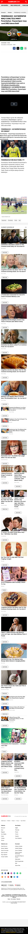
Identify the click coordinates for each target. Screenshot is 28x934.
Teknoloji (17, 829)
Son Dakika (3, 834)
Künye (17, 820)
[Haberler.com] (6, 816)
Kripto (2, 836)
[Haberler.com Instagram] (11, 873)
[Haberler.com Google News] (2, 873)
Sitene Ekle (17, 865)
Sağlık (16, 827)
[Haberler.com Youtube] (8, 877)
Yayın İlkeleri (23, 820)
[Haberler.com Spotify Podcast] (20, 873)
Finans (16, 832)
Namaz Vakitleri (4, 848)
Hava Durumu (4, 846)
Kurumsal (17, 843)
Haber (9, 899)
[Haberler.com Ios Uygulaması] (4, 885)
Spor (20, 220)
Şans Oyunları (4, 852)
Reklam (8, 820)
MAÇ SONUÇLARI (15, 5)
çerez (2, 929)
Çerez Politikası (18, 850)
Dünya (2, 840)
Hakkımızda (3, 820)
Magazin (3, 832)
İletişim (13, 820)
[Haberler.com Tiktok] (11, 877)
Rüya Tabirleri (4, 854)
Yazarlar (17, 836)
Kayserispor (4, 220)
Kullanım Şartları (18, 846)
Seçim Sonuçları (4, 850)
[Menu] (2, 2)
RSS (16, 863)
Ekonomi (3, 827)
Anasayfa (3, 12)
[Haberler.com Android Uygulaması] (11, 885)
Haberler (3, 825)
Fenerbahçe (10, 220)
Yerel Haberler (18, 838)
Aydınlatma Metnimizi (11, 932)
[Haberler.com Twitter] (8, 873)
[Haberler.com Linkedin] (14, 873)
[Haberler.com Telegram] (14, 877)
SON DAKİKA (4, 5)
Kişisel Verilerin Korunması (18, 853)
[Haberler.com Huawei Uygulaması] (18, 885)
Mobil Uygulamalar (19, 861)
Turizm (16, 834)
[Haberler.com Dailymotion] (17, 877)
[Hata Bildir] (14, 901)
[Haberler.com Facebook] (5, 873)
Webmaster (17, 859)
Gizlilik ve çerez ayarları (7, 901)
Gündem (10, 12)
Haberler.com (4, 843)
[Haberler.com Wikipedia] (5, 877)
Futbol (16, 220)
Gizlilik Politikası (18, 848)
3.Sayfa (2, 838)
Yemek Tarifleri (4, 856)
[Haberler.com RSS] (2, 877)
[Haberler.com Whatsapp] (17, 873)
